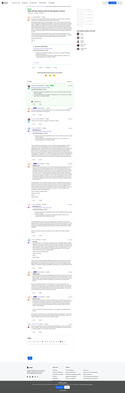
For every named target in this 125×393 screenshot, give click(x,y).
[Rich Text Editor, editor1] (50, 349)
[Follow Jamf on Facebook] (37, 376)
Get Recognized (42, 2)
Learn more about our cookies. (86, 384)
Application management (71, 376)
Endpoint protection (87, 374)
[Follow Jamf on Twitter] (27, 376)
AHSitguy (33, 128)
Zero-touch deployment (71, 372)
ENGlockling (33, 85)
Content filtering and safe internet (90, 378)
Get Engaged (51, 2)
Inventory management (71, 378)
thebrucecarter (83, 48)
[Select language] (106, 3)
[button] (112, 3)
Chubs (81, 37)
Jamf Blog (55, 376)
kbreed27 (33, 204)
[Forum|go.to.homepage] (5, 3)
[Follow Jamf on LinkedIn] (30, 376)
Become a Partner (56, 380)
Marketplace (55, 378)
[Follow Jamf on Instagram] (35, 376)
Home (27, 6)
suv (32, 17)
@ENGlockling (34, 110)
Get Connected (33, 2)
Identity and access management (90, 372)
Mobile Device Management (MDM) (73, 374)
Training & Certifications (58, 372)
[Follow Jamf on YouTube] (32, 376)
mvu (81, 33)
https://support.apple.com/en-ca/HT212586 (42, 48)
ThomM (82, 40)
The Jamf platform (70, 370)
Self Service (85, 370)
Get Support (24, 2)
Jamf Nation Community (58, 374)
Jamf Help (55, 370)
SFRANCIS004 (34, 324)
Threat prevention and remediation (90, 376)
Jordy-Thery (83, 44)
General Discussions (16, 2)
